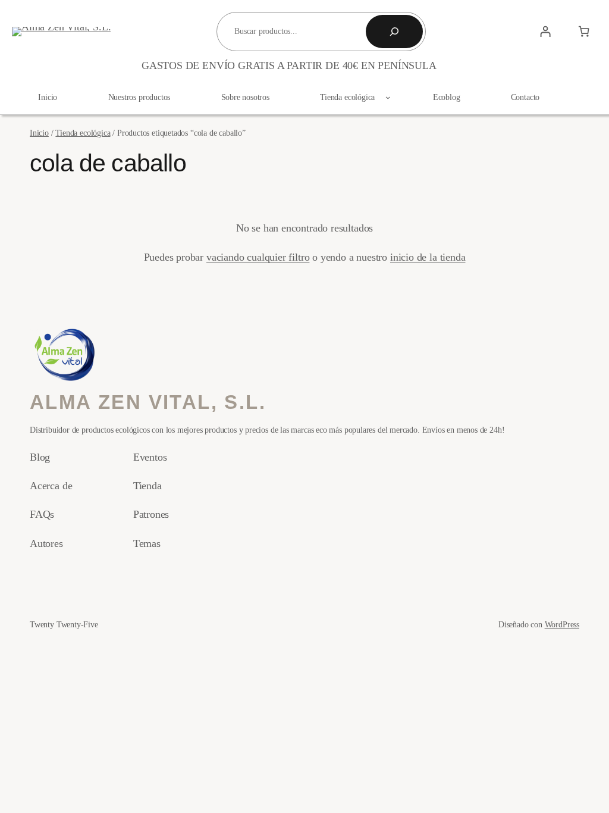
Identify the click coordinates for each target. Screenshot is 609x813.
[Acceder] (545, 31)
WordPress (562, 624)
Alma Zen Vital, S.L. (148, 402)
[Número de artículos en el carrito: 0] (584, 31)
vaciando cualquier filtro (257, 257)
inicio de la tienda (428, 257)
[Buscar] (394, 31)
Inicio (39, 132)
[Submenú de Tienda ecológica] (388, 97)
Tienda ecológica (82, 132)
